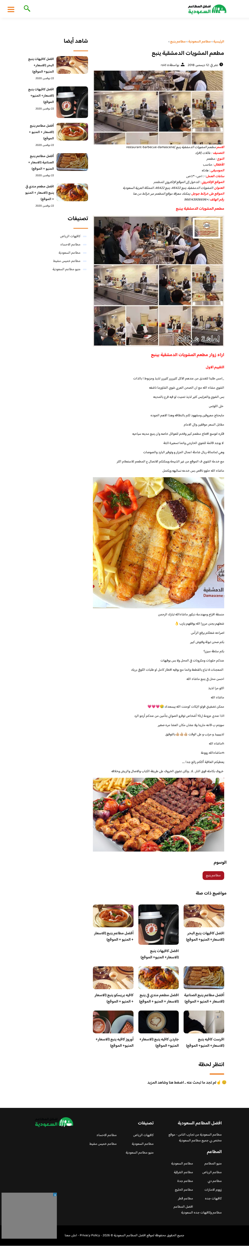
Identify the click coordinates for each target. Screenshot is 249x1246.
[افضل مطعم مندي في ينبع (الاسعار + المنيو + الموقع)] (72, 192)
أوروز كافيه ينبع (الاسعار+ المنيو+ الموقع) (114, 1042)
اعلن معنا (71, 1235)
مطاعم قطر (185, 1199)
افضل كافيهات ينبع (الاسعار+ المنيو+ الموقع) (160, 954)
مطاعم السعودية (69, 253)
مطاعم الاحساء (70, 245)
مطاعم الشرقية (183, 1172)
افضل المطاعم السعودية (183, 1210)
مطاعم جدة (185, 1181)
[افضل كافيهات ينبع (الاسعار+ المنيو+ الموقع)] (72, 102)
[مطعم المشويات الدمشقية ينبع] (158, 107)
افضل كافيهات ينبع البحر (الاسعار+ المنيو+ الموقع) (205, 936)
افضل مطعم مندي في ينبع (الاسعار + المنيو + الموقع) (159, 998)
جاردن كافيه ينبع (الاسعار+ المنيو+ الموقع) (159, 1042)
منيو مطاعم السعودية (66, 269)
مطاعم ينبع (213, 875)
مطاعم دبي (215, 1181)
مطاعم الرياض (212, 1172)
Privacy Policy (90, 1235)
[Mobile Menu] (11, 9)
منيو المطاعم (213, 1164)
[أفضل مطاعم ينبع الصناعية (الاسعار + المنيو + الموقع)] (72, 162)
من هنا (137, 194)
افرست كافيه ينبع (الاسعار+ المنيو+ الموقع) (205, 1042)
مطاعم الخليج (184, 1190)
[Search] (26, 9)
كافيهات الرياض (70, 236)
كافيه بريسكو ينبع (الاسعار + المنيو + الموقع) (114, 998)
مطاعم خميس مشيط (66, 261)
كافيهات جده (213, 1199)
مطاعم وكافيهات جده (208, 1213)
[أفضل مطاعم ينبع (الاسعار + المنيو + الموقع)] (72, 132)
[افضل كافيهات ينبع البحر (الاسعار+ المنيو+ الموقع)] (72, 65)
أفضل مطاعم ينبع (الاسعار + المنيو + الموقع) (113, 936)
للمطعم (159, 182)
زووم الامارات (213, 1190)
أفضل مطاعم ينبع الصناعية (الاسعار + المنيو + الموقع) (204, 998)
